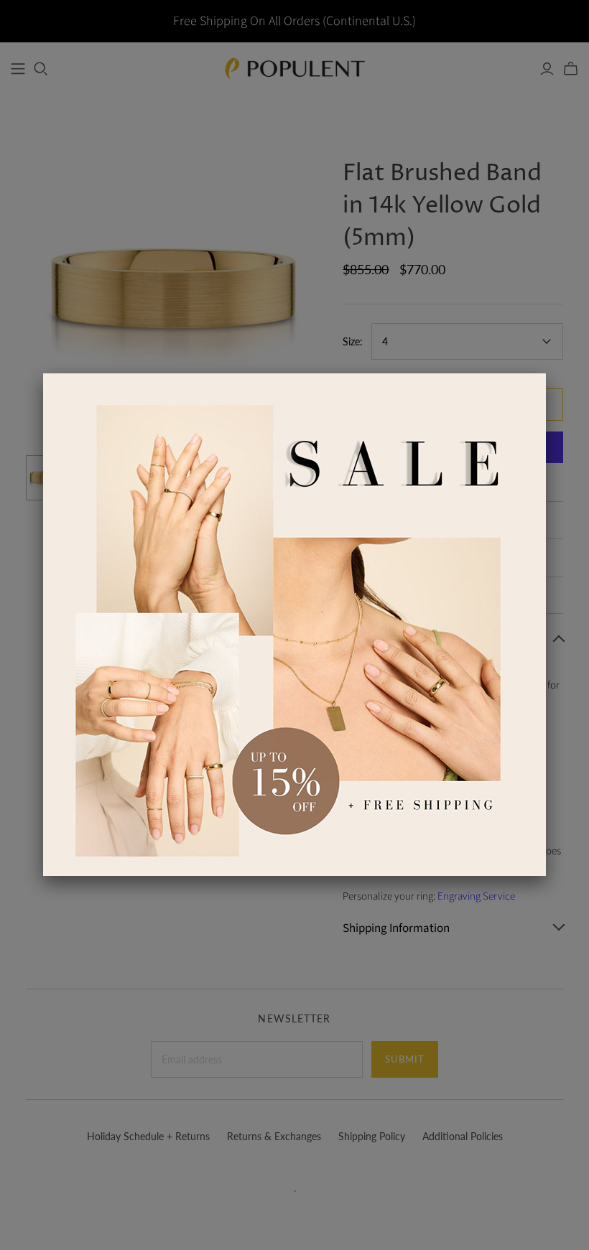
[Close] (546, 373)
